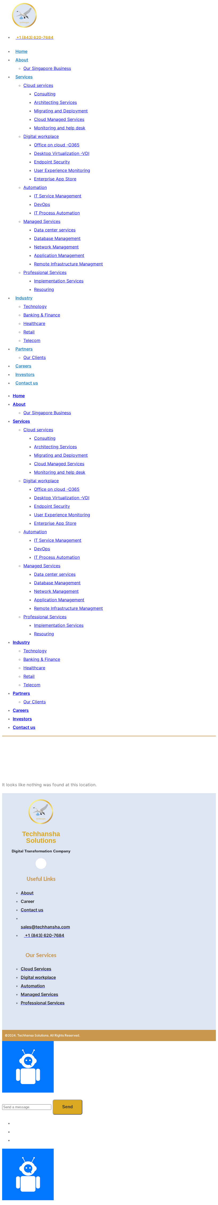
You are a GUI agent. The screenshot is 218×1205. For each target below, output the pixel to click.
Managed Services (41, 221)
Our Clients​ (34, 357)
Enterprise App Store (55, 178)
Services (24, 76)
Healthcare (34, 323)
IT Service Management (57, 195)
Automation (35, 187)
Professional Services (44, 272)
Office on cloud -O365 (56, 144)
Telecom (31, 340)
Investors (25, 374)
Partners (24, 349)
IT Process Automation (57, 212)
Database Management (57, 238)
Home (21, 51)
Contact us (26, 383)
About (21, 59)
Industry (23, 298)
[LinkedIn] (41, 863)
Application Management (59, 255)
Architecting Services (55, 102)
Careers (23, 366)
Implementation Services (58, 281)
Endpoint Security (52, 161)
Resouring (44, 289)
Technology (35, 306)
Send (67, 1107)
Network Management (56, 247)
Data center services (55, 229)
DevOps (42, 204)
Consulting (45, 93)
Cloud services (38, 85)
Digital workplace (41, 136)
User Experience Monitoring (62, 170)
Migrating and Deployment (61, 110)
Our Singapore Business (47, 68)
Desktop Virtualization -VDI (61, 153)
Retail (29, 332)
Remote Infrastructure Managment (68, 264)
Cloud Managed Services (59, 119)
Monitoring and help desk (59, 127)
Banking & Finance (41, 315)
